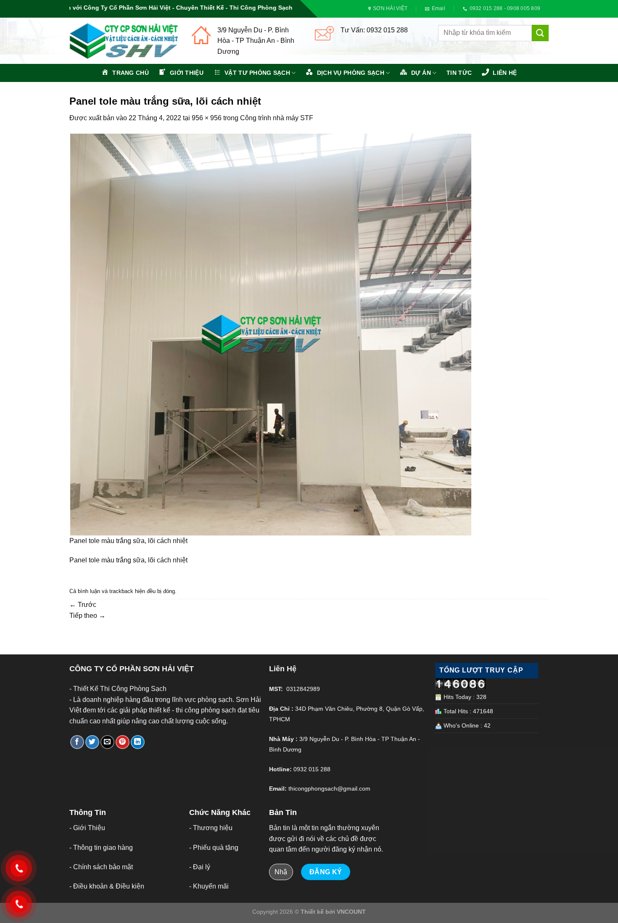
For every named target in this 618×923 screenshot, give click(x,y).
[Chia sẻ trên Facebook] (77, 742)
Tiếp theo (87, 615)
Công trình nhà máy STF (276, 117)
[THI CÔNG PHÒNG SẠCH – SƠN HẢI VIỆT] (124, 41)
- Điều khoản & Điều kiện (106, 886)
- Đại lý (199, 866)
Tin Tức (459, 72)
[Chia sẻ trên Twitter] (92, 742)
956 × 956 (207, 117)
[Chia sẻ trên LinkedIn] (138, 742)
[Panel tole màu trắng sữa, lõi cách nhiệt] (270, 334)
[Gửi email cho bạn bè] (107, 742)
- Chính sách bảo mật (101, 866)
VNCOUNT (351, 911)
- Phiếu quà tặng (213, 847)
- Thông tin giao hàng (101, 847)
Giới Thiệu (89, 827)
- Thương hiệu (210, 827)
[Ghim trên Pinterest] (122, 742)
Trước (82, 604)
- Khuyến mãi (209, 886)
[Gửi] (540, 33)
